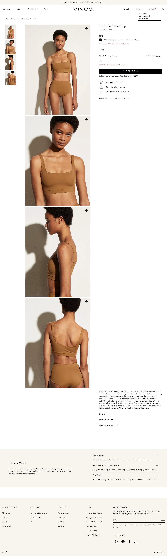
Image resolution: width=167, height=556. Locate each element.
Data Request (90, 526)
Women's (95, 2)
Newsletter (6, 526)
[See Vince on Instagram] (116, 541)
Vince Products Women (31, 19)
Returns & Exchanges (38, 513)
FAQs (32, 522)
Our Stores (62, 517)
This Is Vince (17, 463)
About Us (6, 513)
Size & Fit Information (108, 56)
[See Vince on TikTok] (135, 541)
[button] (151, 9)
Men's (102, 2)
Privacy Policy (91, 531)
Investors (5, 522)
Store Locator (63, 513)
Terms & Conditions (93, 513)
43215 (135, 76)
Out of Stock (130, 71)
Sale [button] (46, 9)
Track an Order (36, 517)
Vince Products (11, 19)
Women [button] (6, 9)
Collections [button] (32, 9)
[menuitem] (6, 9)
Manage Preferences (93, 517)
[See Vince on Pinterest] (123, 541)
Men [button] (18, 9)
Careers (5, 517)
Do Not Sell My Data (94, 522)
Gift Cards (62, 522)
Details (102, 414)
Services (61, 526)
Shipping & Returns (107, 425)
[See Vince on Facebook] (129, 541)
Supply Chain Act (92, 535)
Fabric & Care (105, 420)
